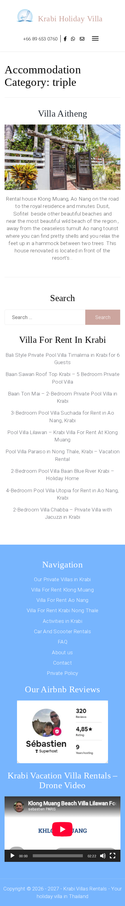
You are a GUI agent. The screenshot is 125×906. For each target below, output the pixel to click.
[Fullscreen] (113, 856)
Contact (62, 663)
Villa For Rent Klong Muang (62, 590)
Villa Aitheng (62, 113)
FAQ (62, 642)
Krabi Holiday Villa (70, 18)
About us (62, 652)
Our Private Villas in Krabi (62, 579)
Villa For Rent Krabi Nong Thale (62, 610)
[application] (62, 829)
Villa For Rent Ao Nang (62, 600)
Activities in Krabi (62, 621)
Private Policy (62, 673)
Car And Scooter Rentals (62, 631)
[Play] (12, 856)
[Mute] (103, 856)
